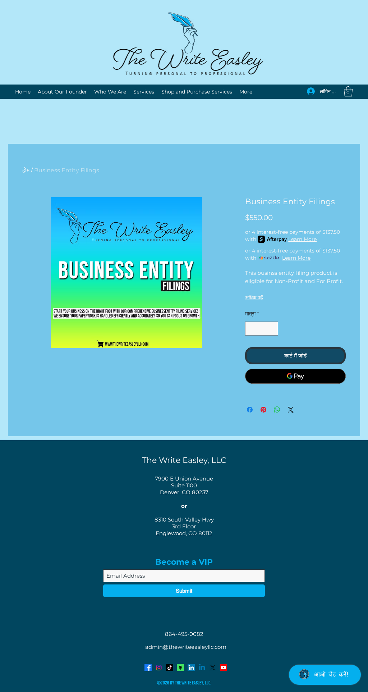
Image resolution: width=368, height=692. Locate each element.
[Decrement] (251, 328)
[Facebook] (148, 667)
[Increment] (272, 328)
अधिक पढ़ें (254, 297)
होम (25, 170)
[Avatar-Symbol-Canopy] (180, 667)
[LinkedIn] (191, 667)
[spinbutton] (262, 328)
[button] (348, 91)
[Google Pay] (295, 376)
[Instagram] (158, 667)
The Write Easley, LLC (184, 460)
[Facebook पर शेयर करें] (249, 409)
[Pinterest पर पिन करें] (263, 409)
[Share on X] (290, 409)
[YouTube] (223, 667)
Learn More (302, 239)
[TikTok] (169, 667)
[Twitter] (212, 667)
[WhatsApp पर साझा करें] (277, 409)
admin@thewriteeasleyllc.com (185, 646)
